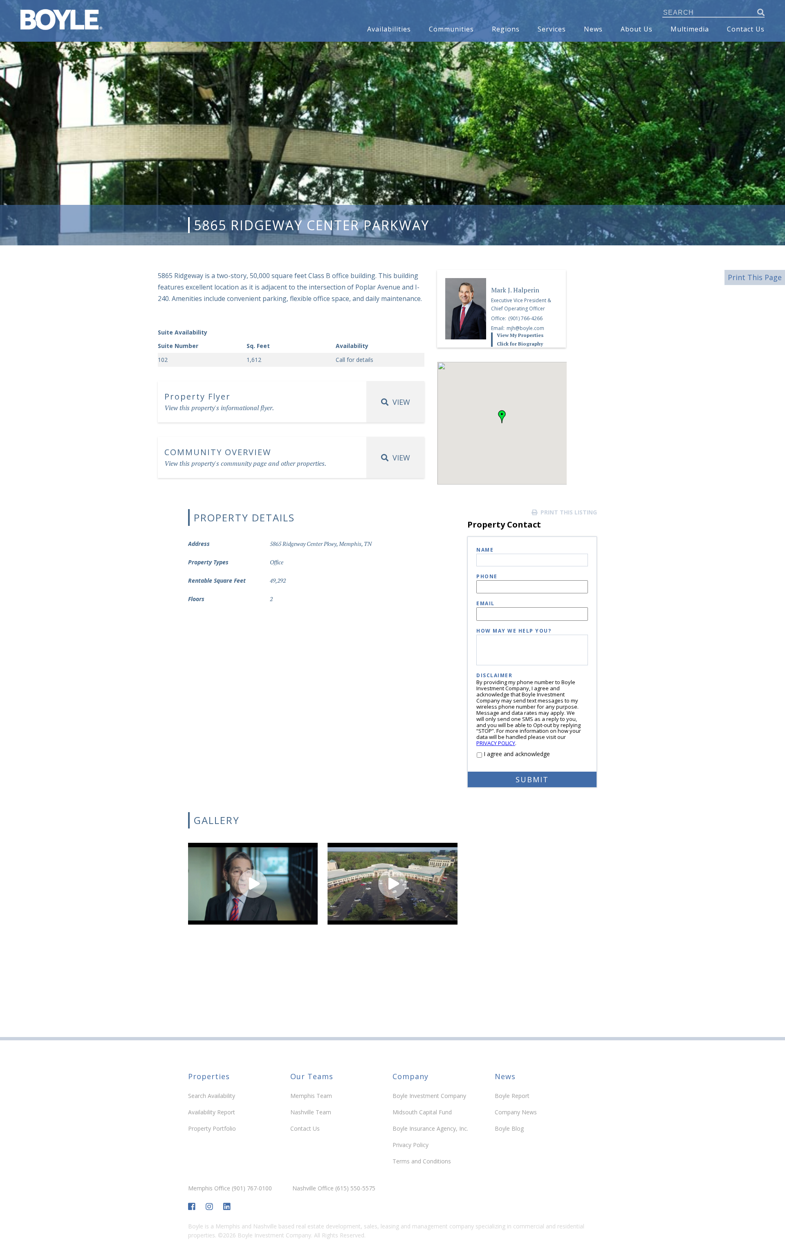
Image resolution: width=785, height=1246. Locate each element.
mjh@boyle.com (525, 328)
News (593, 29)
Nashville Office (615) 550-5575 (333, 1188)
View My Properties (520, 335)
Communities (451, 29)
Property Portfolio (212, 1128)
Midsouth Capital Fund (422, 1112)
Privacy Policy (410, 1145)
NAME (484, 550)
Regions (506, 29)
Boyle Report (512, 1096)
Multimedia (690, 29)
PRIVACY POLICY (495, 743)
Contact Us (746, 29)
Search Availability (211, 1096)
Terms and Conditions (421, 1161)
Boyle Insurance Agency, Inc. (430, 1128)
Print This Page (755, 277)
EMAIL (485, 604)
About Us (637, 29)
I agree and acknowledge (517, 754)
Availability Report (211, 1112)
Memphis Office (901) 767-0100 (230, 1188)
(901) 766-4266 (525, 318)
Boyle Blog (509, 1128)
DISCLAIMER (494, 676)
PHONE (487, 577)
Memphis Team (311, 1096)
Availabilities (389, 29)
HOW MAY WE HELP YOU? (513, 631)
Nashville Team (310, 1112)
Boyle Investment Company (429, 1096)
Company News (516, 1112)
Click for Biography (520, 344)
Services (552, 29)
